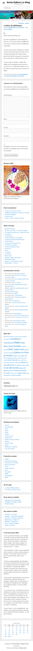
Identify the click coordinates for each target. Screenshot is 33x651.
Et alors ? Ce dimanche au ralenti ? (14, 261)
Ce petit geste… (9, 236)
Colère (6, 432)
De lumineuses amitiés (11, 245)
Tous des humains (10, 448)
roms (24, 373)
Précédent (20, 23)
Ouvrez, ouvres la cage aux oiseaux (14, 218)
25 (20, 632)
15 (9, 631)
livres (5, 362)
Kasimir (5, 360)
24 (16, 632)
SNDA (6, 477)
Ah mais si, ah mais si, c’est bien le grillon (16, 230)
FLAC (5, 358)
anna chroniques (22, 336)
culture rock (19, 349)
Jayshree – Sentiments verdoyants (14, 518)
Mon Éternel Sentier (10, 259)
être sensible (17, 375)
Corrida (17, 346)
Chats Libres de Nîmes (11, 461)
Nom (5, 119)
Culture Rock (8, 438)
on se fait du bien (11, 368)
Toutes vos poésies (10, 525)
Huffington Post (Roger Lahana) (13, 502)
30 (12, 634)
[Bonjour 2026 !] (16, 195)
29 (9, 634)
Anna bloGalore (24, 74)
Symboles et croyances (11, 447)
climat (10, 346)
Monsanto (17, 362)
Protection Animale (19, 370)
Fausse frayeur (9, 241)
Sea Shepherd (8, 475)
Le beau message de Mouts (12, 246)
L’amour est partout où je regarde (13, 237)
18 (20, 631)
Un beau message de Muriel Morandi (14, 239)
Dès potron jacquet (10, 228)
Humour (7, 441)
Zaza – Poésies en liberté (11, 523)
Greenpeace (10, 358)
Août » (9, 636)
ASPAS (7, 459)
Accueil (7, 425)
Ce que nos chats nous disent (13, 211)
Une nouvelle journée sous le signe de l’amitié (17, 232)
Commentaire (8, 95)
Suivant (27, 23)
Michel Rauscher (11, 362)
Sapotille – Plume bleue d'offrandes (14, 516)
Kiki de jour (8, 248)
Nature (6, 445)
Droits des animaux (10, 464)
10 (16, 629)
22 (9, 632)
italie (15, 358)
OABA (6, 473)
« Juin (5, 636)
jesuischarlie (19, 358)
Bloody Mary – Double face (12, 519)
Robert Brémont (13, 373)
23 (12, 632)
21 (5, 632)
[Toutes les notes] (10, 409)
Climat (6, 430)
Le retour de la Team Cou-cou (13, 243)
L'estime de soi (9, 216)
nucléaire (23, 365)
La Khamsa (8, 254)
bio (10, 339)
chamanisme (8, 343)
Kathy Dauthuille (13, 360)
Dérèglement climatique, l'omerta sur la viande (17, 212)
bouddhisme (16, 339)
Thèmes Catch (22, 648)
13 (27, 629)
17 (16, 631)
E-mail (6, 127)
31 (16, 634)
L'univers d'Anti (9, 443)
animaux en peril (14, 336)
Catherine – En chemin (11, 514)
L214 (6, 470)
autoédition (6, 339)
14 (5, 631)
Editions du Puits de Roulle (12, 439)
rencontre (7, 373)
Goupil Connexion (9, 468)
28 (5, 634)
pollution (10, 370)
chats (16, 342)
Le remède (7, 252)
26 (23, 632)
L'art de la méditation (10, 214)
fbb (26, 356)
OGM (27, 365)
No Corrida (7, 472)
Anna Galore (20, 27)
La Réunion (24, 360)
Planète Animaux (9, 504)
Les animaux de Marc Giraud (12, 489)
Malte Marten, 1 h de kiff (11, 263)
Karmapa (24, 358)
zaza (11, 375)
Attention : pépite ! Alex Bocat (13, 257)
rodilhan (20, 373)
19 (23, 631)
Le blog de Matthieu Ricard (12, 488)
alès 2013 (6, 336)
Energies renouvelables (18, 356)
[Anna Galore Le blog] (16, 14)
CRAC (10, 349)
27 (27, 632)
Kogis (19, 360)
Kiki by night (8, 255)
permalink (21, 76)
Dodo (6, 250)
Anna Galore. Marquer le (12, 76)
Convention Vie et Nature (11, 462)
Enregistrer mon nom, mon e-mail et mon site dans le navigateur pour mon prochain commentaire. (16, 148)
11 (20, 629)
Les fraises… (8, 234)
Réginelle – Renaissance (11, 521)
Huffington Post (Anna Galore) (13, 500)
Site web (6, 136)
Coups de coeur (9, 436)
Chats (6, 428)
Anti (6, 291)
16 (12, 631)
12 (23, 629)
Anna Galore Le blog (18, 2)
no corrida (18, 365)
